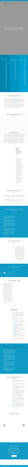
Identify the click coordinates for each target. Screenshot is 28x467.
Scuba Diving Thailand (10, 272)
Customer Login (20, 0)
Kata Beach (14, 328)
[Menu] (24, 2)
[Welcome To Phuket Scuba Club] (8, 2)
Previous (4, 425)
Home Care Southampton (6, 462)
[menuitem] (20, 0)
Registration (23, 0)
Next (24, 425)
